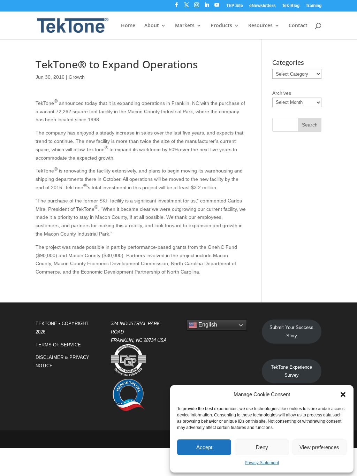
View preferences (319, 447)
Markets (185, 26)
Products (221, 26)
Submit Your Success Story (291, 331)
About (151, 26)
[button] (343, 394)
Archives (281, 93)
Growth (77, 77)
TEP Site (234, 5)
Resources (260, 26)
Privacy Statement (262, 462)
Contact (298, 26)
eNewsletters (262, 5)
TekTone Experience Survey (291, 371)
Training (313, 5)
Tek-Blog (290, 5)
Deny (262, 447)
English (207, 325)
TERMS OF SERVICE (58, 344)
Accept (204, 447)
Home (128, 26)
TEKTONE (46, 323)
